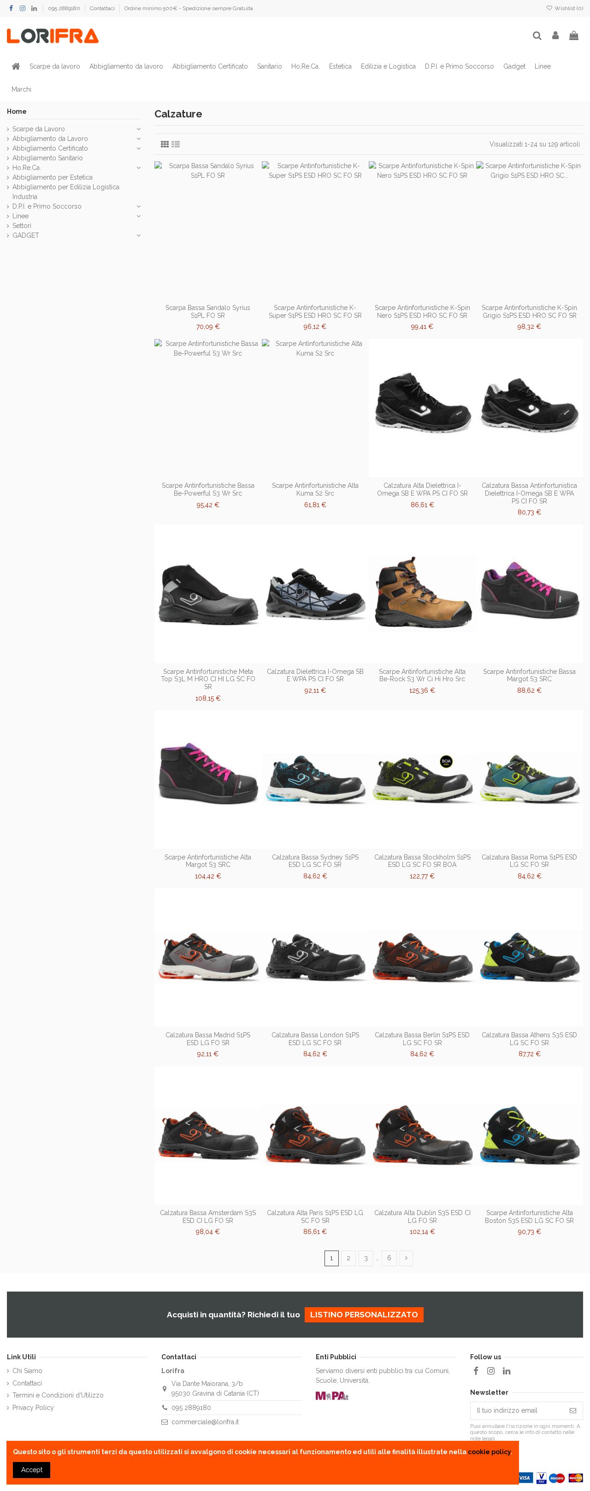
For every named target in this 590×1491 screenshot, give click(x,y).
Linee (20, 216)
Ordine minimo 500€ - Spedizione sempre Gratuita (188, 8)
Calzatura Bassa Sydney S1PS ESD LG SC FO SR (315, 861)
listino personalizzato (364, 1314)
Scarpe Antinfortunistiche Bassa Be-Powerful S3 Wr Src (208, 489)
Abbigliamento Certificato (50, 148)
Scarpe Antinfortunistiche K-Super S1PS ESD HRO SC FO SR (315, 311)
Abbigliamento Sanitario (47, 158)
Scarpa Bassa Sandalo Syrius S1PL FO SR (207, 311)
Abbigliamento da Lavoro (50, 138)
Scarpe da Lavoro (38, 129)
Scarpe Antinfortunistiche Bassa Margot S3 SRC (529, 675)
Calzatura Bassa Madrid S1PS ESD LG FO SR (207, 1039)
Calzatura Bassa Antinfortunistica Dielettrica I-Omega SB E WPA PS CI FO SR (529, 493)
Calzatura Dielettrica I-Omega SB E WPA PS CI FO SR (315, 675)
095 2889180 (65, 8)
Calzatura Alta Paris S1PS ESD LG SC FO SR (315, 1216)
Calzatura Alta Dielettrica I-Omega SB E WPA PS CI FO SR (422, 489)
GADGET (25, 235)
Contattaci (103, 8)
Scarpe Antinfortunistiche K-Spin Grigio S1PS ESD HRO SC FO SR (529, 311)
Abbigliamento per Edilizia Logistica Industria (65, 191)
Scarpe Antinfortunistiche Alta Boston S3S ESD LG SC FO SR (529, 1216)
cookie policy (489, 1452)
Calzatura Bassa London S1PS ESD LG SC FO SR (315, 1039)
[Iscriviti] (573, 1411)
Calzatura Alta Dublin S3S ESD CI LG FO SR (422, 1216)
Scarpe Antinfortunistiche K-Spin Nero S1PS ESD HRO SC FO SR (422, 311)
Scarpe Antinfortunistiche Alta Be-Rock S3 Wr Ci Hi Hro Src (422, 675)
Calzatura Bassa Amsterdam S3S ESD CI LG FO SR (208, 1216)
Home (17, 111)
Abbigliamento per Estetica (52, 177)
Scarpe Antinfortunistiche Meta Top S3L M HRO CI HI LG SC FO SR (208, 679)
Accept (31, 1469)
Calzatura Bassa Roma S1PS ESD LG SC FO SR (529, 861)
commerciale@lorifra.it (205, 1422)
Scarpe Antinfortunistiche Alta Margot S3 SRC (208, 861)
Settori (21, 225)
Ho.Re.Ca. (26, 167)
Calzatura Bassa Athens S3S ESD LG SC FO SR (529, 1039)
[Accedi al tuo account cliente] (556, 36)
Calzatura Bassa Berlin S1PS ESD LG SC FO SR (422, 1039)
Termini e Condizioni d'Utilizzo (58, 1395)
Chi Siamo (27, 1370)
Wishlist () (568, 8)
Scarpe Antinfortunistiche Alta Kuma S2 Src (315, 489)
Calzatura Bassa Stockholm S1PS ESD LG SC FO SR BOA (422, 861)
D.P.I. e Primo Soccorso (47, 206)
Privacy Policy (33, 1407)
